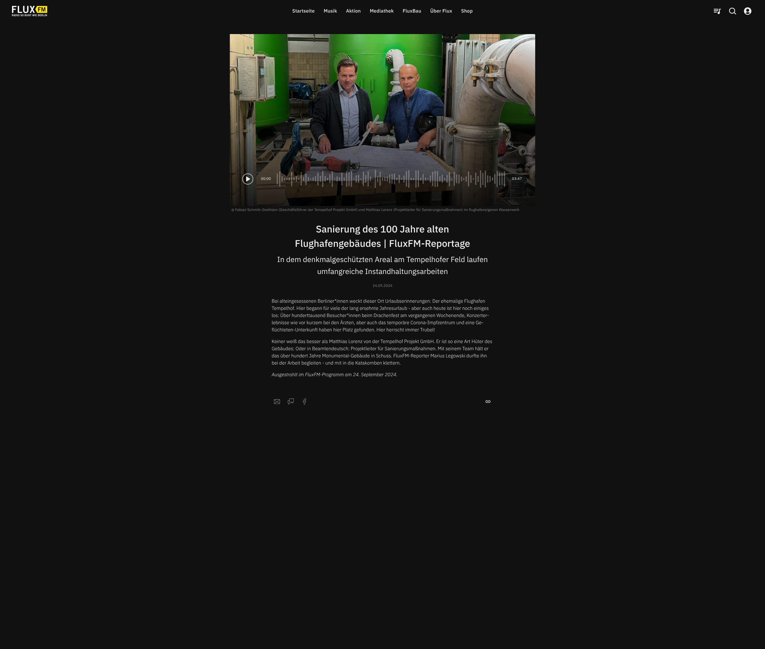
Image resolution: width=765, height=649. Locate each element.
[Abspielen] (248, 179)
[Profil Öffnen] (747, 11)
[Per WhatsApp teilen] (290, 401)
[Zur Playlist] (717, 11)
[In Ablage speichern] (488, 401)
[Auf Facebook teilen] (304, 401)
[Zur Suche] (732, 11)
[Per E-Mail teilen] (277, 401)
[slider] (391, 179)
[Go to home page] (29, 11)
